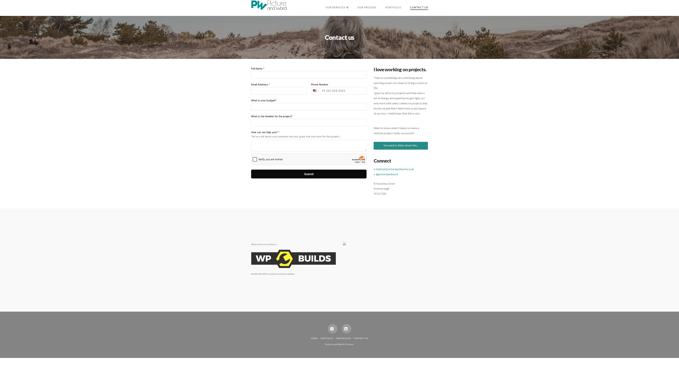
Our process (343, 338)
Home (314, 338)
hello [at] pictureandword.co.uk (395, 169)
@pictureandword (387, 174)
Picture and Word (334, 344)
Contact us (361, 338)
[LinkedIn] (346, 329)
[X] (332, 329)
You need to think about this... (400, 145)
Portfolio (327, 338)
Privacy (350, 344)
